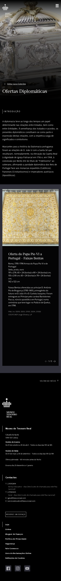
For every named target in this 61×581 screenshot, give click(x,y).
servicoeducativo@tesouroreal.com (21, 501)
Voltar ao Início (48, 381)
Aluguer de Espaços (14, 534)
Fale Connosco (12, 548)
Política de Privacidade (16, 539)
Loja (7, 524)
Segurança (10, 544)
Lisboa (8, 529)
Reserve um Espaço (15, 514)
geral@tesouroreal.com (17, 498)
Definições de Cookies (15, 558)
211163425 (12, 492)
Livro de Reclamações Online (18, 553)
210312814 (12, 484)
